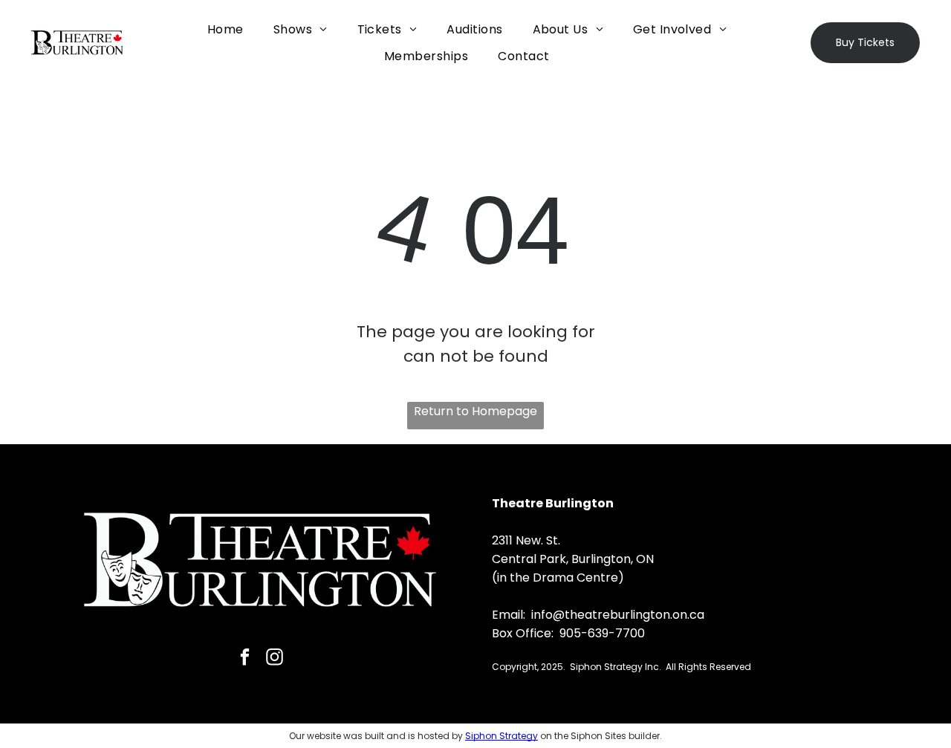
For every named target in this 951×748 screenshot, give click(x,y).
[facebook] (245, 659)
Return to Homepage (475, 411)
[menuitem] (225, 29)
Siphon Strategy (501, 735)
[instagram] (275, 659)
